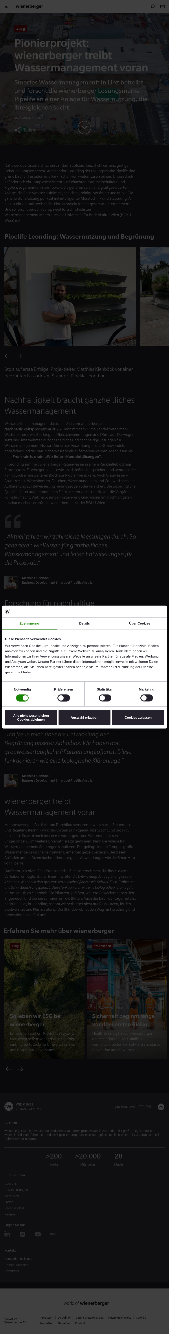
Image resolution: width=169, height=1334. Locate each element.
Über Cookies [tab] (139, 623)
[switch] (63, 697)
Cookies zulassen (138, 717)
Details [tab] (84, 623)
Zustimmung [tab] (29, 623)
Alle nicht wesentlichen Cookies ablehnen (31, 717)
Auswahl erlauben (84, 717)
